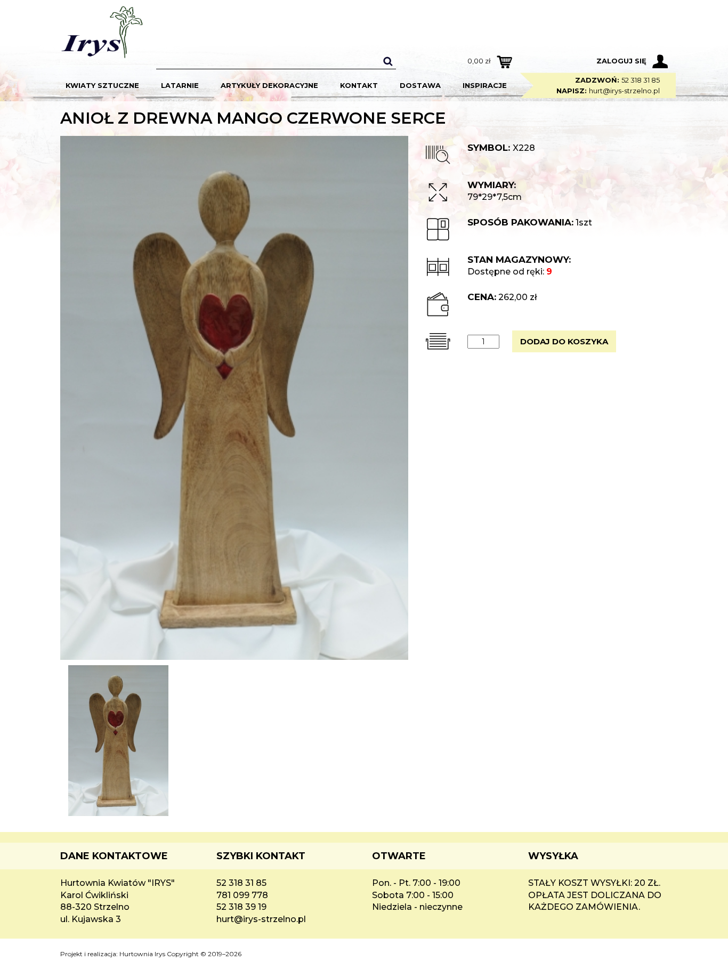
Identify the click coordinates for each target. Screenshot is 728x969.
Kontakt (359, 85)
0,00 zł (479, 60)
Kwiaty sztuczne (102, 85)
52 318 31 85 (640, 80)
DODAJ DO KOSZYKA (564, 341)
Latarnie (180, 85)
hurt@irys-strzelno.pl (624, 90)
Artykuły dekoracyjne (269, 85)
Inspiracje (485, 85)
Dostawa (420, 85)
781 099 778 (242, 895)
